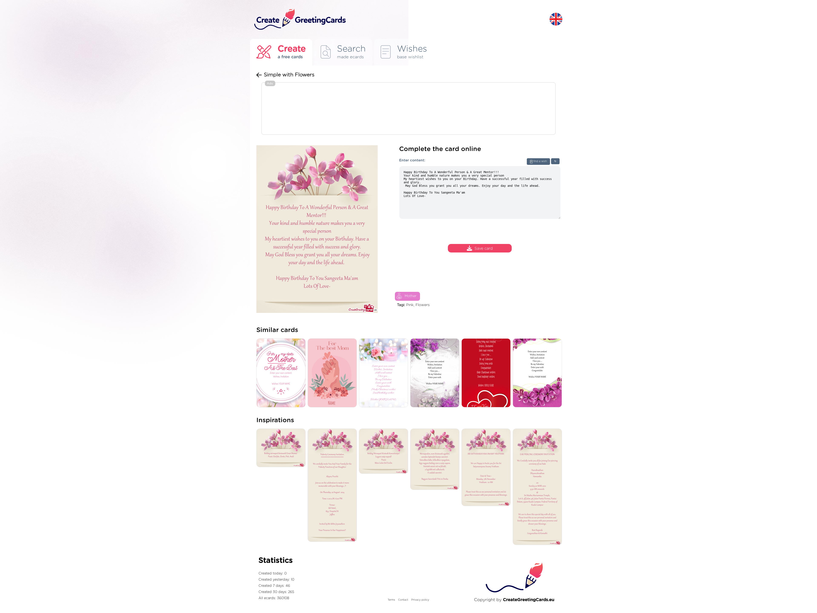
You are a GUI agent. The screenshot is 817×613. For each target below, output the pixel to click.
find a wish (540, 161)
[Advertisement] (408, 109)
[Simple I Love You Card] (487, 373)
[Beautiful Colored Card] (435, 373)
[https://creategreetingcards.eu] (398, 19)
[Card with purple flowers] (538, 373)
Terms (391, 600)
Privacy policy (420, 600)
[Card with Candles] (384, 373)
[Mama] (282, 373)
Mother (410, 296)
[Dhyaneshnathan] (538, 487)
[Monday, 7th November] (487, 468)
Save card (483, 249)
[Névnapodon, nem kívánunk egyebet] (435, 459)
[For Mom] (333, 373)
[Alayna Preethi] (333, 485)
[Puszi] (384, 451)
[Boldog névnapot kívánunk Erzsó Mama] (282, 448)
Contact (403, 600)
